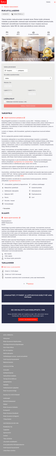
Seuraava (51, 48)
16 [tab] (37, 58)
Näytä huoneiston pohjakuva (13, 117)
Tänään (48, 2)
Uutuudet (6, 370)
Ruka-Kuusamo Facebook (10, 413)
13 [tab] (32, 58)
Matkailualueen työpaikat (11, 387)
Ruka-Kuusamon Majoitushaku (12, 341)
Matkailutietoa (8, 366)
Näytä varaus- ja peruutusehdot (11, 267)
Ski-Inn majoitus (8, 350)
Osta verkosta (8, 335)
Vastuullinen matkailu (9, 376)
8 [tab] (23, 58)
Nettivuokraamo (8, 353)
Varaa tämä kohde (28, 106)
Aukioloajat (6, 398)
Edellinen (4, 48)
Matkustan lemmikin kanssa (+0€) (17, 102)
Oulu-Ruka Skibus (8, 347)
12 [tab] (30, 58)
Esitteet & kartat (8, 373)
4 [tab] (16, 58)
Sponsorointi (7, 432)
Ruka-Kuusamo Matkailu (10, 407)
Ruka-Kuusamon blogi (9, 390)
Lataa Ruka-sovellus (9, 450)
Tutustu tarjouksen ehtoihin (28, 319)
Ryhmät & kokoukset (9, 401)
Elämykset (6, 338)
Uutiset (5, 435)
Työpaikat (6, 429)
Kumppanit (6, 410)
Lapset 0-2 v (31, 90)
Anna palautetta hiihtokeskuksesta (13, 444)
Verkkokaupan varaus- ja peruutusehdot (15, 356)
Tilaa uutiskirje (7, 438)
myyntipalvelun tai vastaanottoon (23, 162)
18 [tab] (41, 58)
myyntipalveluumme (15, 180)
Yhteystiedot (7, 419)
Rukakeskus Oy (7, 426)
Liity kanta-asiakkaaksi (10, 441)
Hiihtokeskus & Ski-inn (10, 423)
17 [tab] (39, 58)
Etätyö (5, 404)
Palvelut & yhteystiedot (11, 394)
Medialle (5, 384)
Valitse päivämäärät (10, 67)
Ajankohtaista (7, 381)
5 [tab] (18, 58)
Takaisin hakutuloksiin (11, 7)
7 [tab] (21, 58)
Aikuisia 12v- (8, 82)
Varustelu (6, 208)
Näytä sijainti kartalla (12, 218)
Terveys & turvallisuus (9, 379)
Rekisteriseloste (8, 362)
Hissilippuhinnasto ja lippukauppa (13, 344)
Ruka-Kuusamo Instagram (11, 416)
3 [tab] (14, 58)
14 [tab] (34, 58)
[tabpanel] (28, 48)
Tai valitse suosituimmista (11, 74)
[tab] (28, 208)
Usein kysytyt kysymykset (11, 359)
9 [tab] (25, 58)
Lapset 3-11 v (8, 90)
